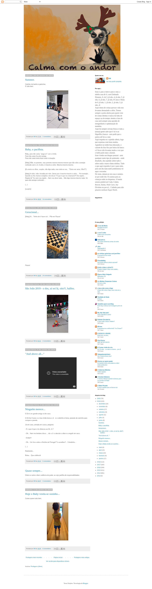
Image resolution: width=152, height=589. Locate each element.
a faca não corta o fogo (105, 288)
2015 (99, 470)
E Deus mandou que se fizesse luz (107, 387)
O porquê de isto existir (104, 255)
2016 (99, 467)
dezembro (102, 404)
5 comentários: (47, 461)
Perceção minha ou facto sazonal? (107, 262)
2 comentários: (47, 341)
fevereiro (102, 456)
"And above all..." (34, 353)
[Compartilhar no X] (59, 137)
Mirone (99, 326)
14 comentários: (47, 199)
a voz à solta (101, 233)
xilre (98, 246)
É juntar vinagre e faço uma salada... (108, 269)
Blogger (85, 583)
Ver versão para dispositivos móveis (57, 561)
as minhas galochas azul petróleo (108, 253)
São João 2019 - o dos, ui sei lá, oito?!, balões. (50, 288)
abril (100, 450)
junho (101, 420)
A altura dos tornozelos (104, 234)
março (101, 453)
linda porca (101, 240)
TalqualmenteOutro (103, 354)
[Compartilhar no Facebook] (62, 137)
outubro (101, 409)
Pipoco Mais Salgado (104, 274)
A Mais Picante (102, 385)
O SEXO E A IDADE (103, 333)
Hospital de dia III (102, 227)
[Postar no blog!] (57, 137)
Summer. (30, 79)
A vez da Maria (102, 226)
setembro (102, 412)
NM (110, 78)
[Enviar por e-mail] (55, 137)
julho (100, 417)
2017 (99, 465)
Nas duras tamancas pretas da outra (108, 241)
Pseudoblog (101, 260)
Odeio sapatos (101, 371)
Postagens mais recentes (34, 557)
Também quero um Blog (105, 304)
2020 (99, 398)
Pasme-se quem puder (105, 361)
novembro (102, 406)
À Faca (99, 299)
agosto (101, 415)
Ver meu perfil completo (113, 81)
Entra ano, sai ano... (103, 335)
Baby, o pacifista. (34, 149)
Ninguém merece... (35, 409)
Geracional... (32, 212)
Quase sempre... (33, 470)
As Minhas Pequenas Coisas (107, 281)
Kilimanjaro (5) (101, 276)
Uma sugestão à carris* (104, 314)
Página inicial (58, 557)
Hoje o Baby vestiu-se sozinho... (42, 493)
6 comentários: (47, 548)
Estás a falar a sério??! (105, 267)
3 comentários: (47, 396)
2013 (99, 476)
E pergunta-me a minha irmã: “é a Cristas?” (109, 328)
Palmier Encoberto (103, 319)
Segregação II (101, 248)
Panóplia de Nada (103, 297)
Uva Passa (101, 340)
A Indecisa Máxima (103, 370)
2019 (99, 401)
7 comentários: (47, 136)
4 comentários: (47, 481)
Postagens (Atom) (36, 566)
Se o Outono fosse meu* (104, 356)
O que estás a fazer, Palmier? (106, 321)
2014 (99, 473)
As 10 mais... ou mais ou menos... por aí (109, 349)
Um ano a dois (101, 283)
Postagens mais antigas (81, 557)
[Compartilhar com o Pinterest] (64, 137)
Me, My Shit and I (103, 313)
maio (100, 447)
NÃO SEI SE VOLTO (103, 342)
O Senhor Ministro (103, 377)
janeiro (101, 458)
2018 (99, 462)
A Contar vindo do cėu (104, 347)
